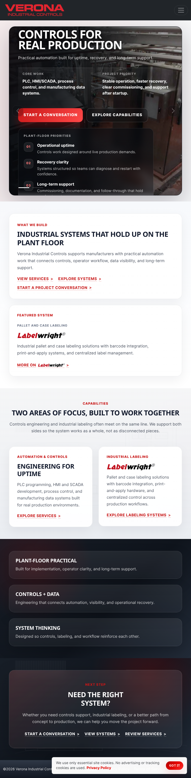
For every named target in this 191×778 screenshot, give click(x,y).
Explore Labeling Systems (136, 515)
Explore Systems (77, 278)
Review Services (143, 733)
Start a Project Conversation (52, 287)
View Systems (100, 733)
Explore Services (36, 515)
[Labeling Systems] (37, 187)
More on (41, 365)
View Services (33, 278)
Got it (174, 765)
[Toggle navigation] (181, 10)
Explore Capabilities (117, 114)
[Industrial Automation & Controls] (23, 187)
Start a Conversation (51, 114)
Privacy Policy (99, 768)
